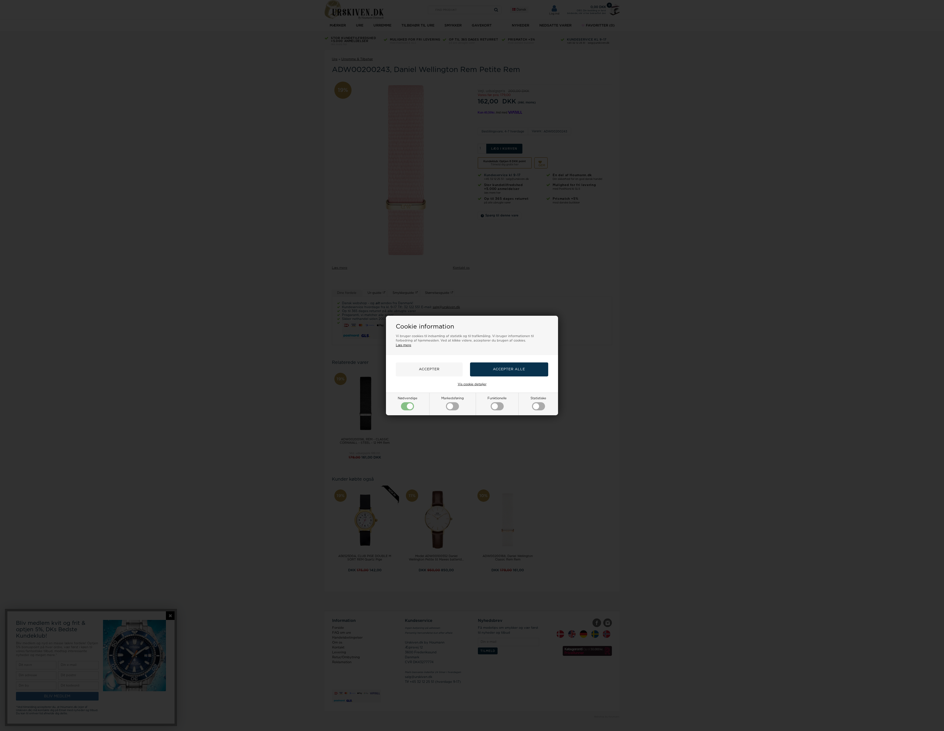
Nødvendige (407, 398)
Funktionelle (497, 398)
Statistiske (538, 398)
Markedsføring (452, 398)
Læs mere (403, 345)
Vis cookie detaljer (472, 384)
